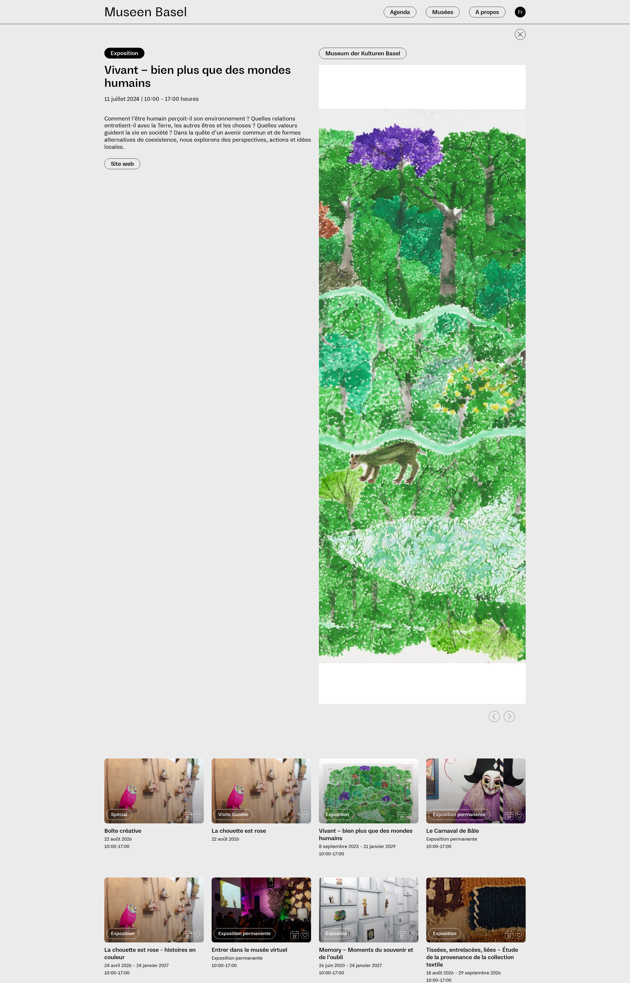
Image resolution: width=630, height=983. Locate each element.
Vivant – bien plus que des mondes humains (365, 834)
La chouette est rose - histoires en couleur (150, 953)
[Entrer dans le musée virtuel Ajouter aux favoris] (305, 935)
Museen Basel (145, 12)
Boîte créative (122, 830)
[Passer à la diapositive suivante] (509, 716)
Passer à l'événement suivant (130, 756)
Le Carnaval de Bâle (452, 830)
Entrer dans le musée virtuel (249, 949)
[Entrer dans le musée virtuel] (261, 909)
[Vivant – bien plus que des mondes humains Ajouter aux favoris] (412, 816)
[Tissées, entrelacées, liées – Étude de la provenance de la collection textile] (476, 909)
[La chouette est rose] (261, 790)
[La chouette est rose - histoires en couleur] (154, 909)
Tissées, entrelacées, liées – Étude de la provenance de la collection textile (472, 957)
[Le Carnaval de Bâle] (476, 790)
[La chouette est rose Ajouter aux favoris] (305, 816)
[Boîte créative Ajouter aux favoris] (197, 816)
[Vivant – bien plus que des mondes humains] (368, 795)
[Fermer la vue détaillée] (520, 34)
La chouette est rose (239, 830)
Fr (520, 12)
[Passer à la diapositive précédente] (494, 716)
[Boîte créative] (154, 790)
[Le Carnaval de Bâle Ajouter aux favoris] (519, 816)
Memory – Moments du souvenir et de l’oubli (366, 953)
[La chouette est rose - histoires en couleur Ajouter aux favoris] (197, 935)
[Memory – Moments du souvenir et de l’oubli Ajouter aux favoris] (412, 935)
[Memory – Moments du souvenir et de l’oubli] (368, 909)
